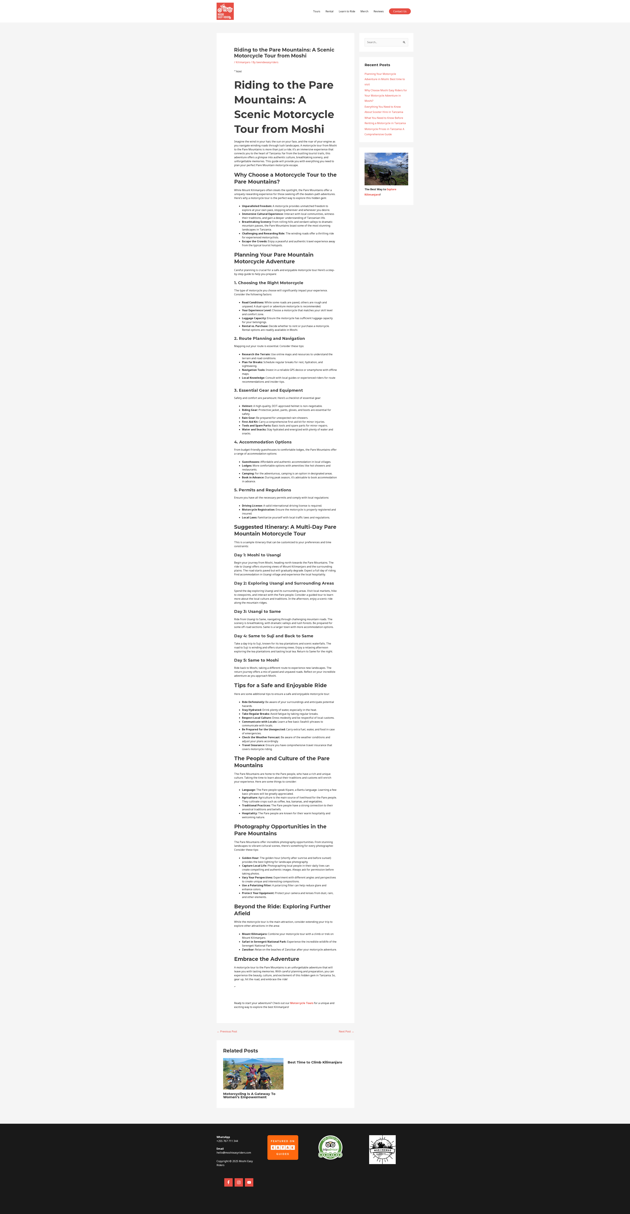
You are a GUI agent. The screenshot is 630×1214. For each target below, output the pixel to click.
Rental (330, 11)
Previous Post (227, 1031)
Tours (316, 11)
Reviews (379, 11)
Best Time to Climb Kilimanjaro (315, 1062)
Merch (364, 11)
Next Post (346, 1031)
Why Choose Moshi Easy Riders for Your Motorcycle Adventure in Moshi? (386, 95)
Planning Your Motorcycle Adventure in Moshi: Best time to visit (385, 79)
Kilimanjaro (243, 62)
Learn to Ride (347, 11)
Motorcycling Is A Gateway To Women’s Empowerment (249, 1095)
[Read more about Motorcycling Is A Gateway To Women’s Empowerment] (253, 1073)
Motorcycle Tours (301, 1003)
